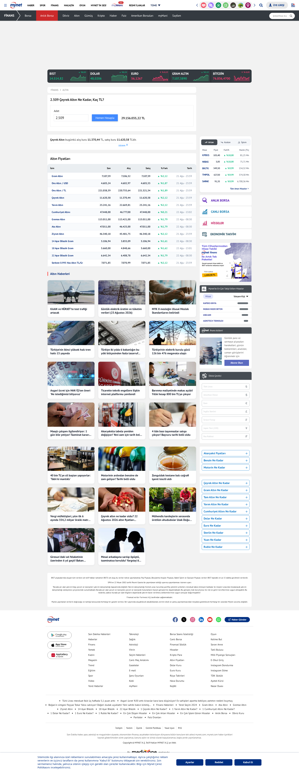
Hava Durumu (177, 680)
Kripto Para (176, 654)
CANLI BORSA (220, 212)
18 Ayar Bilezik (107, 709)
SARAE (205, 181)
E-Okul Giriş (217, 660)
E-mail (132, 670)
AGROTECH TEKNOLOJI (213, 320)
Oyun (213, 634)
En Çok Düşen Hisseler (135, 713)
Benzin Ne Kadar (213, 460)
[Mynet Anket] (203, 5)
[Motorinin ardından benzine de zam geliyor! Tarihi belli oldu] (121, 459)
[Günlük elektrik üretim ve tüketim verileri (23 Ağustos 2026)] (121, 292)
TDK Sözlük (217, 675)
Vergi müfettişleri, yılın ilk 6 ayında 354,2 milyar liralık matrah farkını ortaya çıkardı (70, 518)
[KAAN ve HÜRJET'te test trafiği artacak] (71, 292)
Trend (91, 665)
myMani (162, 15)
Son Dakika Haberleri (99, 634)
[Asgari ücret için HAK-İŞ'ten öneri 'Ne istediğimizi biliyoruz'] (71, 374)
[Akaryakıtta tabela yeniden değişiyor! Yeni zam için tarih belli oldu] (121, 415)
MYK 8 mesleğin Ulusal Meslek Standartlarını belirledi (170, 310)
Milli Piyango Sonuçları (223, 654)
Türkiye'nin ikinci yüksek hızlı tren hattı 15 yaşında (70, 351)
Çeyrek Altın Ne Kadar (217, 483)
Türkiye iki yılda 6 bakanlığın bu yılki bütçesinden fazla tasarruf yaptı (120, 351)
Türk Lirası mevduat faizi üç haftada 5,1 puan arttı (88, 700)
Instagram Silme (219, 670)
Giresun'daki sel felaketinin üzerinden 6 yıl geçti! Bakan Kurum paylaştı (67, 558)
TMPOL (206, 174)
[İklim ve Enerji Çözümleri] (240, 5)
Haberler (92, 639)
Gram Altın (57, 176)
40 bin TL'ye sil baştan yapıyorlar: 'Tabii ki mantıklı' (70, 477)
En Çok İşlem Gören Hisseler (195, 713)
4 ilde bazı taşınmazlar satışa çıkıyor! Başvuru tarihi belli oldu (171, 433)
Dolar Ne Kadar (213, 518)
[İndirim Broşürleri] (211, 5)
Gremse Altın (58, 219)
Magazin (92, 660)
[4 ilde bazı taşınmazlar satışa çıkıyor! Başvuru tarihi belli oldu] (172, 415)
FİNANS (9, 15)
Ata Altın (56, 226)
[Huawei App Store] (59, 655)
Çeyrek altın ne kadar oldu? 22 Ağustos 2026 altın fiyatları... (119, 518)
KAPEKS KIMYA (209, 303)
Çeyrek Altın (58, 197)
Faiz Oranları (154, 717)
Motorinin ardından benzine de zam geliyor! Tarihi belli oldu (119, 477)
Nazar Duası (217, 686)
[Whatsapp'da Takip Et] (218, 619)
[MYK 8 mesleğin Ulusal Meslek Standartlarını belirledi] (172, 292)
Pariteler (138, 717)
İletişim (119, 728)
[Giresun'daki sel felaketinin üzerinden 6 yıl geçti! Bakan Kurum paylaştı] (71, 540)
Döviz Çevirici (215, 375)
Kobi (131, 680)
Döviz (66, 15)
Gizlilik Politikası (153, 728)
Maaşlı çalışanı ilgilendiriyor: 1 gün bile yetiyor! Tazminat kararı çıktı (69, 433)
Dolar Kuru (176, 665)
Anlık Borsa (47, 15)
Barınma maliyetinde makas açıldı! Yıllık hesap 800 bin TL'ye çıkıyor (172, 392)
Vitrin (132, 649)
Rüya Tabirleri (177, 675)
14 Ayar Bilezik (86, 709)
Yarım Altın (57, 205)
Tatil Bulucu (217, 649)
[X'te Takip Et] (184, 619)
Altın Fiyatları (177, 660)
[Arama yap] (261, 5)
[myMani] (117, 5)
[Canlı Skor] (218, 5)
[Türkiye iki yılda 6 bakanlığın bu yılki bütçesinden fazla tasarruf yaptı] (121, 333)
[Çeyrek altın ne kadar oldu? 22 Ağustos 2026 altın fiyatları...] (121, 499)
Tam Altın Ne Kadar (215, 497)
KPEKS (205, 155)
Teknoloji (134, 634)
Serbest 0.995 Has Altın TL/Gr (67, 262)
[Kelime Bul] (225, 5)
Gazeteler (134, 665)
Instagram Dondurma (222, 665)
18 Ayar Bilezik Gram (62, 248)
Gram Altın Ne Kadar (216, 490)
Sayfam (176, 15)
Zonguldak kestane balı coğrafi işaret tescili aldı (170, 477)
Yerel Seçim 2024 (188, 704)
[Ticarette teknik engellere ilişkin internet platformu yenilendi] (121, 374)
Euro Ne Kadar (212, 525)
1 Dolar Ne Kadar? (60, 713)
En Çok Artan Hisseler (163, 713)
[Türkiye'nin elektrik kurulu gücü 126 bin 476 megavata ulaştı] (172, 333)
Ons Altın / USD (60, 183)
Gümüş (88, 15)
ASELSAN (207, 315)
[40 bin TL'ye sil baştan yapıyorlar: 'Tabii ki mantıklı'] (71, 459)
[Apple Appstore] (59, 645)
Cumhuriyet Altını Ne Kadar (220, 511)
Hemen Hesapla (105, 118)
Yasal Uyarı (169, 728)
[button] (5, 5)
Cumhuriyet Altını (61, 212)
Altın (77, 15)
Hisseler (174, 649)
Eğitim (91, 670)
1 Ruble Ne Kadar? (108, 713)
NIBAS (205, 161)
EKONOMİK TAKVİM (223, 234)
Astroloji (133, 644)
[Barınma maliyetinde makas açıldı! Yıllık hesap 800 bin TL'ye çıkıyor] (172, 374)
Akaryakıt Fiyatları (215, 453)
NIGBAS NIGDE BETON (213, 309)
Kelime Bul (216, 639)
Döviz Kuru (238, 713)
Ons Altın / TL (59, 190)
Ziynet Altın (58, 233)
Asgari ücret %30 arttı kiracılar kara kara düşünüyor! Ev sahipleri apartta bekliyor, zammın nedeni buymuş (176, 700)
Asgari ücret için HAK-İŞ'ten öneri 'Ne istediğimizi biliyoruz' (70, 392)
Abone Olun (236, 362)
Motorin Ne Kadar (214, 467)
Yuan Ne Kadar (212, 539)
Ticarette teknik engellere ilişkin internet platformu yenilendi (120, 392)
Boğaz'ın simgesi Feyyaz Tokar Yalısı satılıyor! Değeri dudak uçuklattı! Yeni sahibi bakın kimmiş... (99, 704)
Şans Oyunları (136, 675)
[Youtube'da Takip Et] (209, 619)
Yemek (91, 649)
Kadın (91, 654)
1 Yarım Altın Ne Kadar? (184, 709)
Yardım (129, 728)
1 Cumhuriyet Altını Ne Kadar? (218, 709)
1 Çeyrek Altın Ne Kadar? (154, 709)
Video (91, 680)
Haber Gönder (239, 619)
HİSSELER (217, 223)
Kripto (101, 15)
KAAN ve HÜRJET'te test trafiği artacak (68, 310)
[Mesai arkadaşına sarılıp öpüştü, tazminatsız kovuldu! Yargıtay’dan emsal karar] (121, 540)
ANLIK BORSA (220, 200)
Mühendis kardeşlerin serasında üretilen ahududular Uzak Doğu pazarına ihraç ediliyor (171, 518)
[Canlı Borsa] (233, 5)
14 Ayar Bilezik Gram (62, 241)
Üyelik (139, 728)
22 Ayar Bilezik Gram (62, 255)
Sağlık (132, 639)
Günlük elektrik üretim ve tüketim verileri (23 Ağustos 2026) (121, 310)
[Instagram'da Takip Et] (192, 619)
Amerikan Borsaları (142, 15)
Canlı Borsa (176, 639)
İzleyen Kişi (239, 296)
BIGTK (205, 168)
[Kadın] (248, 5)
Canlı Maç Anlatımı (139, 660)
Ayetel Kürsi (217, 680)
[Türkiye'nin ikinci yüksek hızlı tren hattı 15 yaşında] (71, 333)
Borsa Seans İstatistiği (181, 634)
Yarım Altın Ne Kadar (216, 504)
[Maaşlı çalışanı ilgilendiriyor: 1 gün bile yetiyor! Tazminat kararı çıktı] (71, 415)
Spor (90, 675)
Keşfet (173, 686)
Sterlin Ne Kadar (213, 532)
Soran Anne (217, 644)
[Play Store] (59, 635)
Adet (56, 111)
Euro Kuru (175, 670)
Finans (91, 644)
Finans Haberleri (165, 704)
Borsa (28, 15)
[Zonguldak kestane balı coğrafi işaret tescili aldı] (172, 459)
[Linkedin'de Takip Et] (201, 619)
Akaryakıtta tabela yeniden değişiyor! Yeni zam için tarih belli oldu (121, 433)
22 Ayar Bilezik (127, 709)
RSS (180, 728)
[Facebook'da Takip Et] (175, 619)
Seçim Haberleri (137, 654)
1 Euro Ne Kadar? (84, 713)
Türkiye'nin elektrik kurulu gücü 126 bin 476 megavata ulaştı (171, 351)
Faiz (124, 15)
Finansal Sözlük (178, 644)
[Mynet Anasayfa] (16, 4)
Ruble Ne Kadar (213, 547)
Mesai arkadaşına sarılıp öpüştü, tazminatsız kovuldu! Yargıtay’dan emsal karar (121, 558)
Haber (113, 15)
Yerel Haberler (95, 686)
